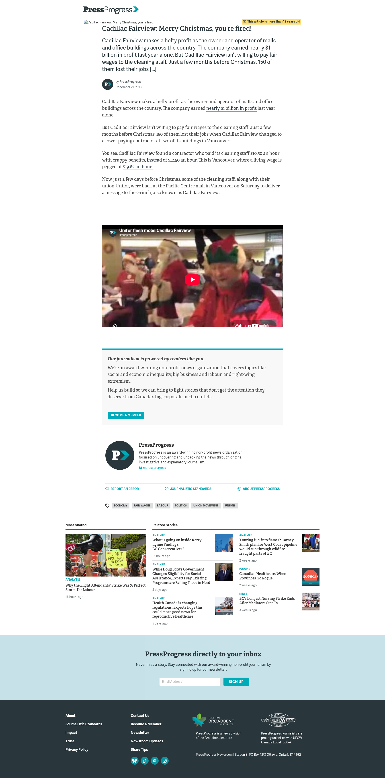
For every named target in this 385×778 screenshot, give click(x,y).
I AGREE (277, 765)
